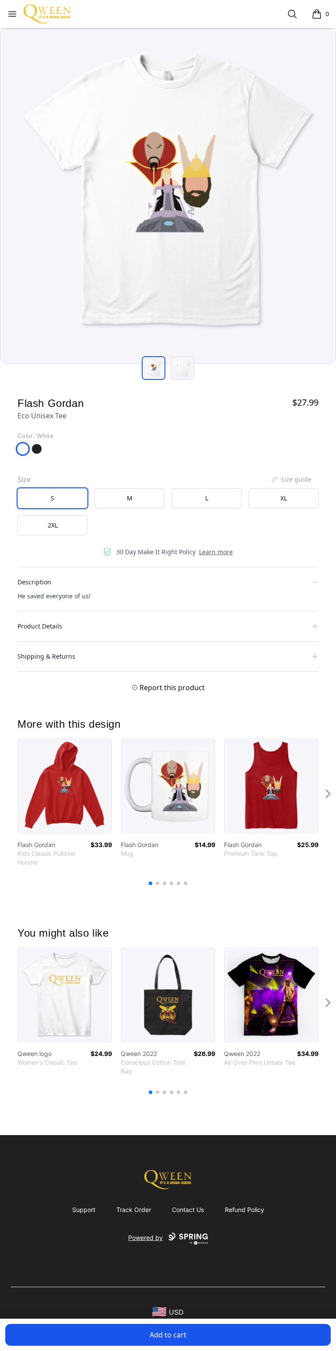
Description (34, 582)
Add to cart (168, 1335)
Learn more (216, 552)
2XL (53, 525)
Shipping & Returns (46, 656)
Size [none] (24, 479)
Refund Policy (244, 1209)
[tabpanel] (168, 196)
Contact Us (188, 1209)
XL (283, 498)
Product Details (40, 626)
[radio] (53, 498)
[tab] (153, 368)
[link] (65, 786)
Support (83, 1209)
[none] (291, 479)
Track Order (133, 1209)
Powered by (145, 1237)
